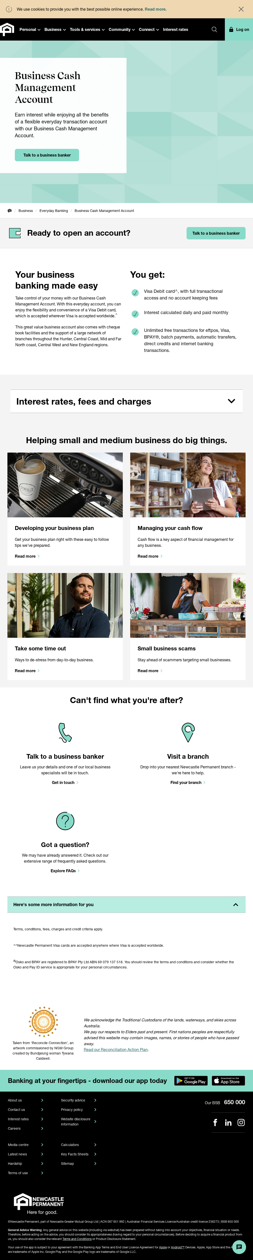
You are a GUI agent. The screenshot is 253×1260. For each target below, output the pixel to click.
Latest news (17, 1154)
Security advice (73, 1100)
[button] (30, 29)
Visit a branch (188, 756)
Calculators (70, 1145)
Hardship (15, 1163)
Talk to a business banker (65, 756)
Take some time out (40, 648)
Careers (14, 1128)
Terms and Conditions (77, 1239)
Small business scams (167, 648)
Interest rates (18, 1119)
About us (15, 1100)
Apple (163, 1247)
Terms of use (18, 1173)
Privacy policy (72, 1109)
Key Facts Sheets (74, 1154)
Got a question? (65, 844)
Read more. (156, 9)
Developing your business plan (54, 528)
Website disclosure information (75, 1121)
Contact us (16, 1109)
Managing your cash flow (170, 528)
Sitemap (67, 1163)
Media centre (18, 1145)
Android (178, 1247)
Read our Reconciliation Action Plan (116, 1049)
